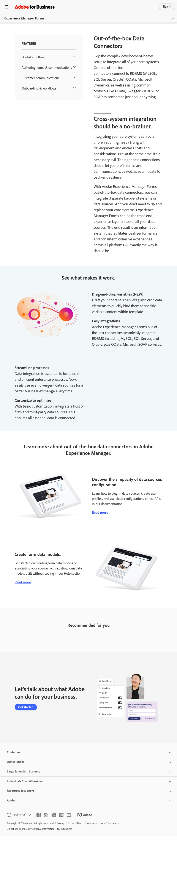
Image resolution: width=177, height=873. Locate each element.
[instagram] (46, 815)
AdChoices (66, 828)
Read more (100, 512)
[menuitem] (49, 57)
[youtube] (69, 815)
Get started (25, 707)
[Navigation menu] (6, 7)
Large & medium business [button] (23, 771)
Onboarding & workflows (39, 88)
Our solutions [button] (15, 762)
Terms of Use (74, 823)
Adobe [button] (11, 800)
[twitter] (54, 815)
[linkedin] (61, 815)
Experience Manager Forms (24, 18)
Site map (112, 823)
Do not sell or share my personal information (30, 828)
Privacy (61, 823)
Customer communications (40, 78)
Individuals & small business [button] (25, 781)
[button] (18, 815)
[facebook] (38, 815)
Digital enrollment (34, 57)
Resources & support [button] (20, 791)
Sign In (167, 6)
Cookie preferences (94, 823)
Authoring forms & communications (47, 68)
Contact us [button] (13, 752)
